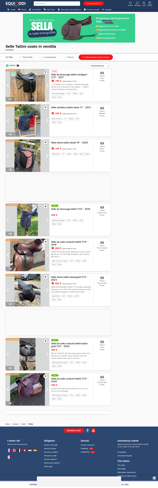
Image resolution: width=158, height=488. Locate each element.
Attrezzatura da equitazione (71, 10)
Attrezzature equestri (52, 463)
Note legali (121, 469)
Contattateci (122, 452)
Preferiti (130, 5)
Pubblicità (84, 448)
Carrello (149, 5)
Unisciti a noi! (74, 430)
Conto (144, 5)
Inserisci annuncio (93, 3)
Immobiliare (36, 10)
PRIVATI (13, 65)
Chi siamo (121, 465)
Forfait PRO (85, 452)
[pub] (79, 28)
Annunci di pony (50, 448)
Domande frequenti (125, 456)
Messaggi (137, 5)
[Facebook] (87, 431)
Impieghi (108, 10)
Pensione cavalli (93, 10)
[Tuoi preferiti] (45, 72)
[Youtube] (93, 431)
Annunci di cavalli (50, 445)
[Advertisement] (58, 188)
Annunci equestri (50, 459)
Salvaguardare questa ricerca (97, 57)
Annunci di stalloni (51, 452)
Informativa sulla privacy (127, 472)
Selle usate (50, 10)
